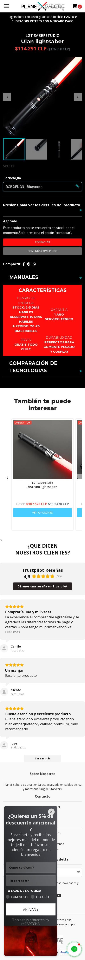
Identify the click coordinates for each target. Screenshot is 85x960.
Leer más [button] (12, 632)
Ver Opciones (42, 513)
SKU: (6, 166)
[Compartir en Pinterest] (28, 264)
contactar (42, 242)
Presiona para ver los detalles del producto (41, 205)
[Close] (51, 812)
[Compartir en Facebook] (24, 264)
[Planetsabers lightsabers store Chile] (42, 6)
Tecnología (12, 178)
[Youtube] (58, 896)
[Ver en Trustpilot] (4, 648)
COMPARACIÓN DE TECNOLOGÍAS (33, 366)
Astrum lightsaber (42, 486)
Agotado (10, 221)
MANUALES (23, 277)
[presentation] (7, 97)
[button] (74, 949)
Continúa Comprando (42, 251)
